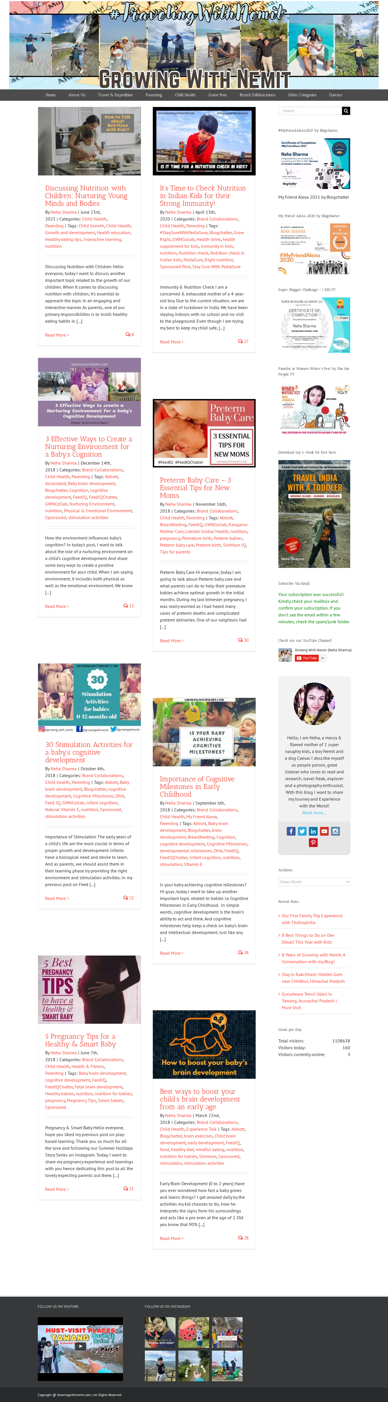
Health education (113, 232)
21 (131, 1188)
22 (131, 898)
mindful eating (210, 1149)
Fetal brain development (98, 1087)
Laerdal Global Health (206, 531)
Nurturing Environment (91, 504)
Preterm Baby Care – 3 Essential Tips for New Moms (195, 487)
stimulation (171, 864)
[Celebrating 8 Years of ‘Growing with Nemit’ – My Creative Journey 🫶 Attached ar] (160, 1332)
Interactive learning (102, 239)
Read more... (314, 812)
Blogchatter (221, 232)
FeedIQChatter (102, 497)
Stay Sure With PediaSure (216, 266)
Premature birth (197, 538)
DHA (120, 796)
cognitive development (182, 844)
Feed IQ (52, 802)
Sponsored (55, 517)
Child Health (94, 219)
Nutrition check (193, 253)
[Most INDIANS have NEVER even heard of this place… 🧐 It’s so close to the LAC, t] (227, 1332)
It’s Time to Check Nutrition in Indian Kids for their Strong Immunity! (203, 195)
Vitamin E (193, 864)
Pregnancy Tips (81, 1100)
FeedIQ (80, 497)
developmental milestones (186, 850)
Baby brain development (91, 483)
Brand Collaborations (217, 219)
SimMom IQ (234, 545)
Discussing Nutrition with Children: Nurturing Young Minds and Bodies (86, 195)
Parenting (54, 225)
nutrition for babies (113, 1093)
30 (246, 640)
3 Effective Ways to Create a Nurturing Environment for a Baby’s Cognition (88, 446)
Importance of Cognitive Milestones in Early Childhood (197, 786)
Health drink (209, 239)
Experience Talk (201, 1129)
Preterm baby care (177, 545)
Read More (55, 335)
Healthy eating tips (63, 239)
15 (131, 605)
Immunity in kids (217, 246)
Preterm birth (208, 545)
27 (246, 341)
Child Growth (91, 225)
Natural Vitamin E (62, 809)
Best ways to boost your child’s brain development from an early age (200, 1099)
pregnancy (170, 538)
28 (246, 1238)
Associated (55, 483)
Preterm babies (228, 538)
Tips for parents (175, 552)
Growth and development (70, 232)
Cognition (78, 490)
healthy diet (182, 1149)
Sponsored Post (175, 266)
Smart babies (110, 1100)
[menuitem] (50, 95)
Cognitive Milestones (93, 796)
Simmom (207, 1156)
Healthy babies (59, 1093)
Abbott (111, 476)
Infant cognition (102, 802)
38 (246, 952)
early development (206, 1142)
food (164, 1149)
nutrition (53, 246)
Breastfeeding (173, 524)
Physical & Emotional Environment (98, 510)
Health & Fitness (88, 1066)
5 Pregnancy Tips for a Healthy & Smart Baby (80, 1040)
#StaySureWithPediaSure (184, 232)
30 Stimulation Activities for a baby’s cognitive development (89, 752)
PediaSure (193, 260)
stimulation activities (88, 517)
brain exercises (198, 1136)
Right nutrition (219, 260)
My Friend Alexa (201, 816)
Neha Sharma (64, 212)
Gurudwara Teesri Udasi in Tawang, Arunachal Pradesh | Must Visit (309, 1000)
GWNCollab (183, 239)
